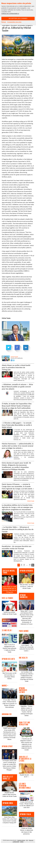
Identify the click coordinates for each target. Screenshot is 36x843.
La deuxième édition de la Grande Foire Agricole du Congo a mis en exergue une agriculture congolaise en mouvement (17, 507)
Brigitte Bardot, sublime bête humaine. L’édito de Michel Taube (9, 794)
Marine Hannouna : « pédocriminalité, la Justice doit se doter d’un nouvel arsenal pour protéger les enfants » (17, 446)
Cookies (21, 841)
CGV (27, 840)
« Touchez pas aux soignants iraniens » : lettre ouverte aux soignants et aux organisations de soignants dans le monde (26, 744)
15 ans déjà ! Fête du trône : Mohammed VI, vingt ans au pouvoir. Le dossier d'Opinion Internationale (9, 703)
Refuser (3, 22)
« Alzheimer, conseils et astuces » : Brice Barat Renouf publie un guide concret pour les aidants (17, 387)
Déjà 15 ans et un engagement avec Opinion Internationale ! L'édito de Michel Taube (9, 648)
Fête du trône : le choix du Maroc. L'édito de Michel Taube (26, 586)
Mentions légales (21, 840)
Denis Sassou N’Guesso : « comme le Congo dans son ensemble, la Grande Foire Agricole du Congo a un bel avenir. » (18, 486)
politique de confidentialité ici (10, 13)
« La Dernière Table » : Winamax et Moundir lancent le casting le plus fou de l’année (17, 529)
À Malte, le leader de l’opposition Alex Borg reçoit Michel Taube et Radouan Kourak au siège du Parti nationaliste (16, 406)
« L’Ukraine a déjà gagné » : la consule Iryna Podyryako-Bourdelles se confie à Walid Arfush (17, 425)
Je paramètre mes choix (14, 22)
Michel (14, 357)
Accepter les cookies (18, 18)
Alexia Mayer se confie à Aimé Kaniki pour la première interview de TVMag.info (16, 368)
